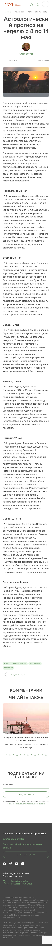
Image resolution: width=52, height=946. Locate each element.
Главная (8, 12)
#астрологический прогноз (15, 663)
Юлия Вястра (26, 53)
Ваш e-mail (8, 784)
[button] (6, 755)
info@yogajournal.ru (13, 839)
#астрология (35, 663)
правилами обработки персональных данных (27, 804)
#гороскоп (8, 668)
